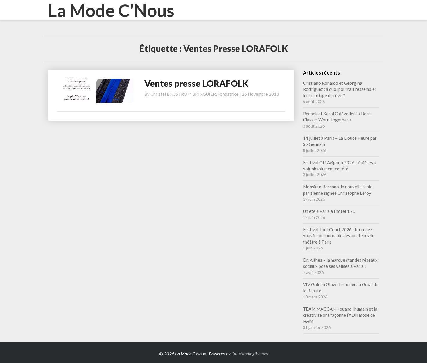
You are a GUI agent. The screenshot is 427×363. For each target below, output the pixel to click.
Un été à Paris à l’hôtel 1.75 (329, 211)
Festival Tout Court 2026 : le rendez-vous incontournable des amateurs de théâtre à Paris (338, 236)
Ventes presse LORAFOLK (196, 83)
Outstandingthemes (250, 353)
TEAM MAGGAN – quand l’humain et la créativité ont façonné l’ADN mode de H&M (340, 315)
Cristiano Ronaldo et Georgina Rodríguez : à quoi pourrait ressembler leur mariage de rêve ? (339, 89)
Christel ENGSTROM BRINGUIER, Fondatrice (194, 94)
